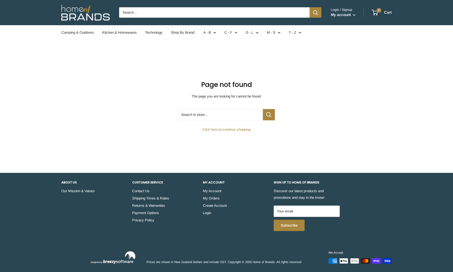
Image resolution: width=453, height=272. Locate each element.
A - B (207, 32)
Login (207, 213)
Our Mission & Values (78, 191)
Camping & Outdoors (77, 32)
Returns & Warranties (148, 205)
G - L (249, 32)
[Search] (315, 12)
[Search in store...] (269, 114)
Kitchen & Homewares (119, 32)
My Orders (211, 198)
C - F (228, 32)
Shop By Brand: (183, 32)
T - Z (292, 32)
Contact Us (141, 191)
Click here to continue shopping (226, 129)
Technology (154, 32)
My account (341, 15)
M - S (271, 32)
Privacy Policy (143, 220)
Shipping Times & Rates (150, 198)
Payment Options (145, 213)
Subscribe (289, 225)
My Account (212, 191)
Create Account (215, 205)
